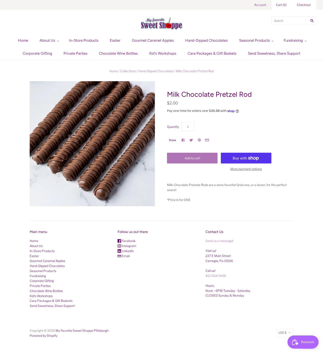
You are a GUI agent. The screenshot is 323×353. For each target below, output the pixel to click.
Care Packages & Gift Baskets (212, 53)
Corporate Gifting (37, 53)
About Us (47, 40)
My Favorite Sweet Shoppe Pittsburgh (82, 330)
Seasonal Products (254, 40)
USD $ (282, 332)
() (281, 5)
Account (260, 5)
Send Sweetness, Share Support (274, 53)
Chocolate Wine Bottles (118, 53)
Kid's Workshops (162, 53)
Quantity (173, 127)
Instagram (128, 246)
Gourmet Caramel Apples (153, 40)
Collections (128, 71)
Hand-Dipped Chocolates (206, 40)
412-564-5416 (215, 276)
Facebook (128, 241)
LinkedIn (127, 251)
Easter (115, 40)
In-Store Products (83, 40)
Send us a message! (219, 241)
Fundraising (293, 40)
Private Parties (75, 53)
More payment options (246, 169)
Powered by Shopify (43, 335)
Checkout (304, 5)
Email (125, 256)
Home (23, 40)
